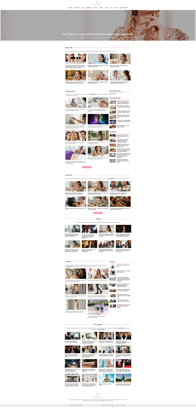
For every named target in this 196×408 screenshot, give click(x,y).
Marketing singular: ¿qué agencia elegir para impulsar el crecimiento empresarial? (72, 370)
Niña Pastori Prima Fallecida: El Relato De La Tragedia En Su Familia (72, 355)
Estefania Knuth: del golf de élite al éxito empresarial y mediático (123, 384)
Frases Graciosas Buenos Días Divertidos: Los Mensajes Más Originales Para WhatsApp (71, 250)
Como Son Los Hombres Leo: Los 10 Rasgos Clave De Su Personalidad (89, 250)
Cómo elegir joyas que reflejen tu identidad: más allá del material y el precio (75, 281)
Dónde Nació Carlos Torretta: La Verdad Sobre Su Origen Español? (106, 342)
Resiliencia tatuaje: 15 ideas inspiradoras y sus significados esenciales (88, 370)
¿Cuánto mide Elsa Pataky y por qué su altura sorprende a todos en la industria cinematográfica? (123, 370)
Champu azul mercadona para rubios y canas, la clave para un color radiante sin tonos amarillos (106, 370)
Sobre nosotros (123, 7)
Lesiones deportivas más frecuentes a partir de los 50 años (123, 136)
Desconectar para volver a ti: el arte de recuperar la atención (97, 143)
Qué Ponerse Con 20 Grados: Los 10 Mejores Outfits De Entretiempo (75, 296)
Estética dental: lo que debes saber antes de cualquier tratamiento (98, 66)
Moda (111, 7)
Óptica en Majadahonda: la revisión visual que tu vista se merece (75, 143)
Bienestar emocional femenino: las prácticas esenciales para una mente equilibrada (123, 150)
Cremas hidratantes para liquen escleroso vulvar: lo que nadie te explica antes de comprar (97, 110)
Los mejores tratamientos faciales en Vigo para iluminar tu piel (97, 82)
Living (106, 7)
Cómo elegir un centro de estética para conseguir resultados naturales (119, 82)
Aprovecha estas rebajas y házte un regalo (98, 280)
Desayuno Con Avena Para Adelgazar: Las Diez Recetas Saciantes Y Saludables (74, 194)
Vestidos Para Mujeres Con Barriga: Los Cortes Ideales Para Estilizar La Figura (74, 312)
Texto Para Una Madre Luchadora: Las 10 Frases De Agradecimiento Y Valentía (106, 235)
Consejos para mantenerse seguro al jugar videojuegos (71, 342)
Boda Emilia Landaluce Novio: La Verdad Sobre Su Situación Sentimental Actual (89, 355)
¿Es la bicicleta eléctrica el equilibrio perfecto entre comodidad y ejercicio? (122, 141)
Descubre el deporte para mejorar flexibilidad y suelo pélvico (123, 160)
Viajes (115, 7)
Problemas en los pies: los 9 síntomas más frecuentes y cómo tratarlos (123, 145)
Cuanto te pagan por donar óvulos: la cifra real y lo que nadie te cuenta (75, 110)
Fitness (95, 7)
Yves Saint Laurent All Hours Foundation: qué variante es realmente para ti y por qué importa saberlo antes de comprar (75, 66)
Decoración (89, 7)
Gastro (101, 7)
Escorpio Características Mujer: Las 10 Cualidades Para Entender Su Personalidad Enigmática (123, 235)
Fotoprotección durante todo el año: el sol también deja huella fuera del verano (75, 82)
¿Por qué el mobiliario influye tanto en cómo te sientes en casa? (123, 116)
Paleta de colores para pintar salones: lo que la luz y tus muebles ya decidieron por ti (123, 102)
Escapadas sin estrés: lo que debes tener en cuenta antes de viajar (124, 295)
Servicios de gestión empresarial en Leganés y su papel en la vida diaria (123, 355)
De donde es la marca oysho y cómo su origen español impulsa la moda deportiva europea (89, 384)
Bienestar (77, 7)
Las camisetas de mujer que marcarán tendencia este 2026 (97, 317)
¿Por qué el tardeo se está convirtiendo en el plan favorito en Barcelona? (120, 209)
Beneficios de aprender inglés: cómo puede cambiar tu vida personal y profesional (72, 235)
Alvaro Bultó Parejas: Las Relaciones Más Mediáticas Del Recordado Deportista (123, 342)
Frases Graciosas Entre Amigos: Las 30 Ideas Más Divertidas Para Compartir (106, 250)
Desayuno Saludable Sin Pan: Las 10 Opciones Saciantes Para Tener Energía (98, 194)
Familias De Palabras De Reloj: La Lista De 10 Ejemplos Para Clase (106, 355)
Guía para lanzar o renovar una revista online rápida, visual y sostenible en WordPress (89, 342)
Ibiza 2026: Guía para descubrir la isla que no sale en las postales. (123, 306)
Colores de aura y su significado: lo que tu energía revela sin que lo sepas (97, 126)
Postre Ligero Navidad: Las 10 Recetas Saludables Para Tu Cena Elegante (118, 194)
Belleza (71, 7)
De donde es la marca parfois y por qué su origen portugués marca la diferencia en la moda (72, 384)
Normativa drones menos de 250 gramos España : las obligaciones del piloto (123, 285)
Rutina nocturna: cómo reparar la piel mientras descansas (119, 66)
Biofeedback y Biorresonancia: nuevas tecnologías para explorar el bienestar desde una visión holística (75, 162)
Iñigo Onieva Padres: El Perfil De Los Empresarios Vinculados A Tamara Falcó (123, 250)
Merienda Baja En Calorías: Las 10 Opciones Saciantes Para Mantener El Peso (98, 158)
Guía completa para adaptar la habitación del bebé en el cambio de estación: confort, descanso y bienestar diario (75, 127)
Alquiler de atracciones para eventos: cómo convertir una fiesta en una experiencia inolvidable (88, 236)
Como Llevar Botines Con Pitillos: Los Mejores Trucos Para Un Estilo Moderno (97, 296)
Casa (82, 7)
